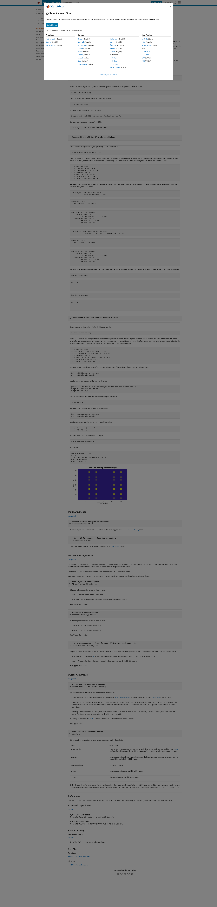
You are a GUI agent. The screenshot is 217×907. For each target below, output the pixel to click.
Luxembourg (82, 64)
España (80, 48)
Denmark (81, 42)
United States (50, 45)
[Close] (170, 6)
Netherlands (114, 39)
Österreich (113, 45)
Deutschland (82, 45)
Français (115, 64)
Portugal (113, 48)
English (114, 61)
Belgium (80, 39)
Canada (48, 42)
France (80, 55)
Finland (80, 51)
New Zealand (146, 45)
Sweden (112, 51)
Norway (112, 42)
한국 (143, 61)
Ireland (80, 58)
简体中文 (147, 51)
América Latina (51, 39)
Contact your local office (108, 75)
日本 (143, 58)
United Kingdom (115, 67)
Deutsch (114, 58)
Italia (79, 61)
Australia (145, 39)
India (143, 42)
